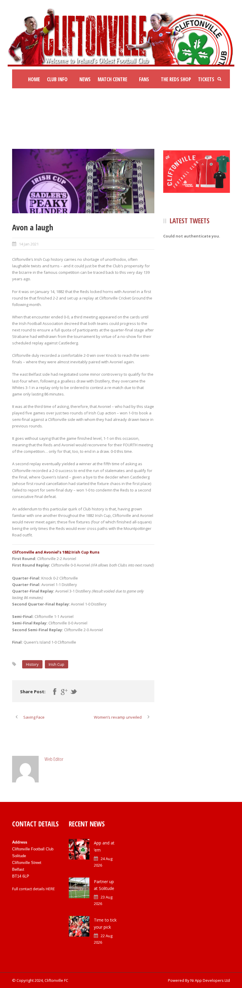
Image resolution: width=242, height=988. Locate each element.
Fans (144, 79)
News (85, 79)
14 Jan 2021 (29, 244)
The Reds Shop (176, 79)
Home (34, 79)
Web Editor (54, 759)
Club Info (57, 79)
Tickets (206, 79)
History (32, 664)
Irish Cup (56, 664)
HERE (50, 888)
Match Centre (112, 79)
